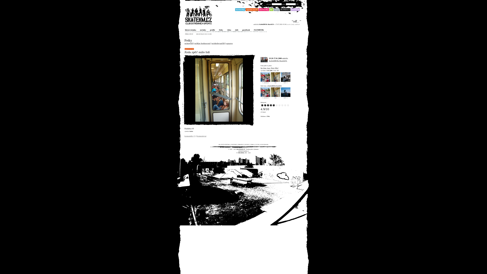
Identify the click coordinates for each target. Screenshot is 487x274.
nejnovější (189, 43)
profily (212, 30)
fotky (221, 30)
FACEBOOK (259, 30)
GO (297, 4)
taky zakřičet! (296, 24)
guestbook (246, 30)
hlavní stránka (190, 30)
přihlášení (189, 34)
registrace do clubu (204, 34)
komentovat (201, 136)
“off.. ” (296, 21)
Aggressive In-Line (189, 49)
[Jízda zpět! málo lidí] (219, 121)
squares (229, 43)
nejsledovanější (218, 43)
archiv (289, 24)
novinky (203, 30)
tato (275, 83)
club (236, 30)
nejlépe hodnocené (202, 43)
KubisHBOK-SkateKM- (278, 60)
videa (229, 30)
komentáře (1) (190, 136)
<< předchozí (265, 83)
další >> (286, 83)
